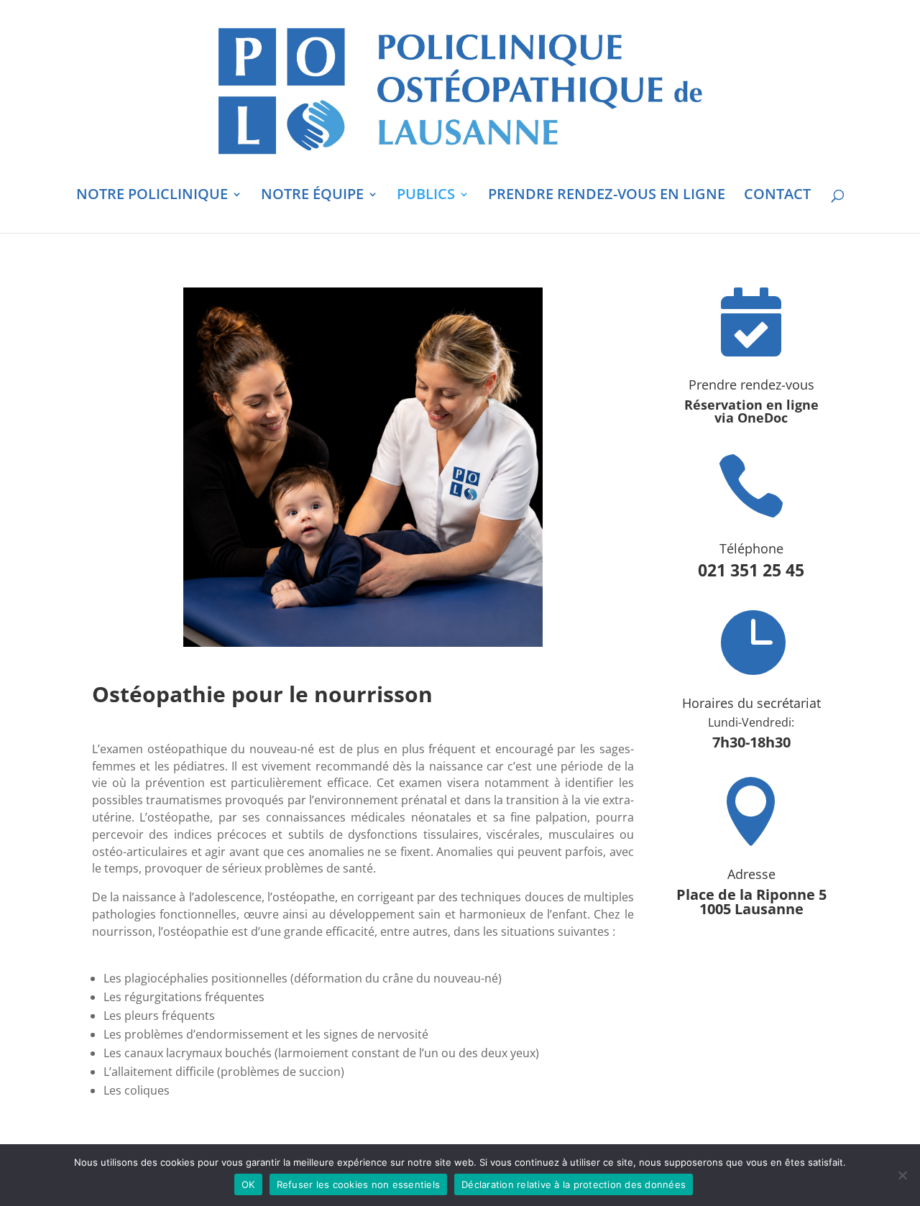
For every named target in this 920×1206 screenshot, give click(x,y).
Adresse (751, 874)
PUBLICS (426, 196)
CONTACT (777, 196)
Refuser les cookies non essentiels (359, 1184)
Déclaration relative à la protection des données (573, 1184)
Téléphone (751, 548)
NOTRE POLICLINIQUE (152, 196)
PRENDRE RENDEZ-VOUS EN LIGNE (606, 196)
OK (248, 1184)
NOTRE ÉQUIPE (312, 196)
